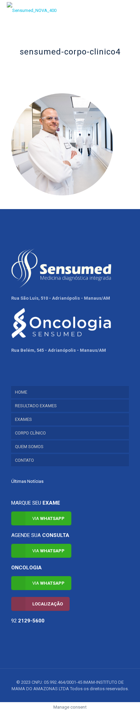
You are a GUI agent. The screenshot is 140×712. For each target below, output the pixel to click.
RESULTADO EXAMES (36, 405)
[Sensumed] (31, 10)
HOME (21, 392)
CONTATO (24, 460)
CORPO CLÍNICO (30, 433)
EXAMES (23, 419)
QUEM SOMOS (29, 446)
